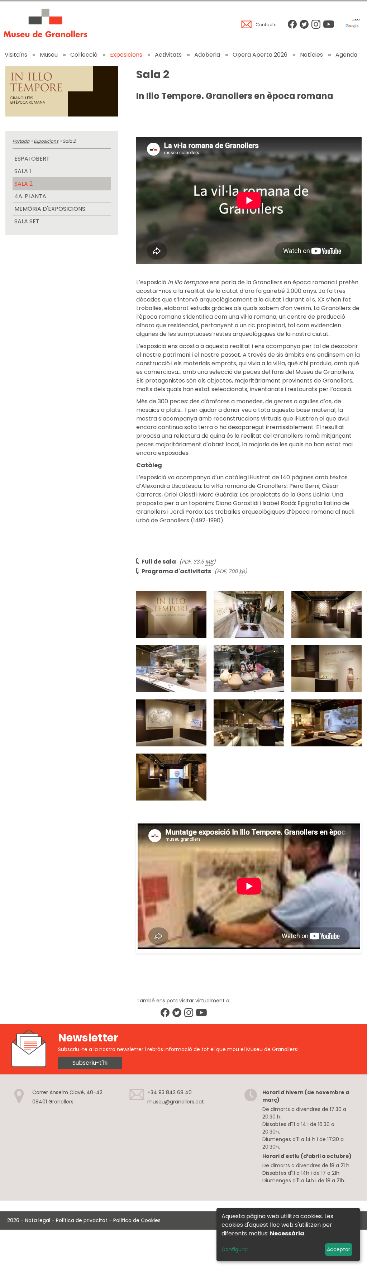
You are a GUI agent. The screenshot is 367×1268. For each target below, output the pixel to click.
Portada (21, 141)
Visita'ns (16, 55)
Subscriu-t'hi (90, 1063)
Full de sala (159, 561)
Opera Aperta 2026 (260, 55)
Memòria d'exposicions (49, 209)
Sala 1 (22, 171)
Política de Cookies (137, 1220)
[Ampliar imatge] (61, 91)
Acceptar (338, 1249)
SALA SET (26, 221)
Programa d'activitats (176, 571)
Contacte (266, 25)
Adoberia (207, 55)
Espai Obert (32, 159)
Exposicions (126, 55)
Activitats (168, 55)
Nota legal (37, 1220)
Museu (49, 55)
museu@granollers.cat (175, 1101)
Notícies (311, 55)
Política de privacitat (82, 1220)
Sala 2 (23, 184)
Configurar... (236, 1249)
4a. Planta (30, 196)
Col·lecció (83, 55)
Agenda (346, 55)
